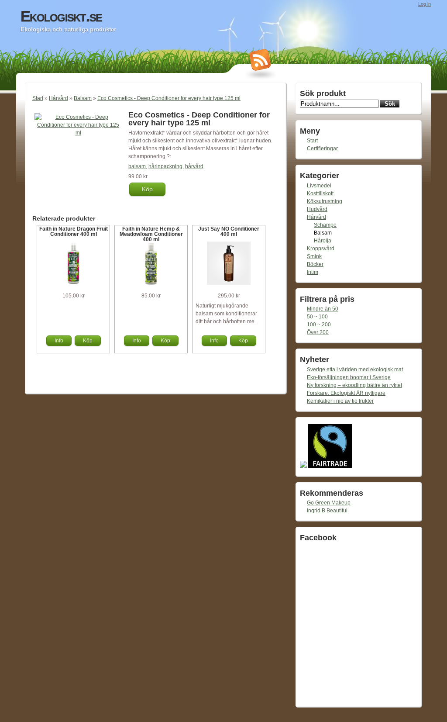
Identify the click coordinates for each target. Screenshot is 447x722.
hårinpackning (165, 166)
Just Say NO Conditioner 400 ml (228, 231)
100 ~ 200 (319, 324)
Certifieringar (322, 148)
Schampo (325, 225)
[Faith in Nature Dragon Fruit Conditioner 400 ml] (73, 283)
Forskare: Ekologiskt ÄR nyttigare (346, 393)
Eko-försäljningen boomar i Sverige (349, 377)
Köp (147, 189)
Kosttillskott (320, 193)
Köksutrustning (324, 201)
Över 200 (318, 332)
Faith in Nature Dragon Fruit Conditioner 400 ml (73, 231)
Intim (312, 272)
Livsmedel (319, 186)
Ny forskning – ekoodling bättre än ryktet (354, 385)
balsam (137, 166)
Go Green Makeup (329, 503)
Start (37, 98)
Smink (314, 256)
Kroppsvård (320, 248)
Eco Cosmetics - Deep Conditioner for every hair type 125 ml (169, 98)
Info (59, 341)
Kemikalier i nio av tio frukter (340, 401)
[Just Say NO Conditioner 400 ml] (229, 283)
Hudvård (317, 209)
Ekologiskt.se (61, 16)
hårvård (194, 166)
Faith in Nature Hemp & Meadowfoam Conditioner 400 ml (151, 234)
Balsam (83, 98)
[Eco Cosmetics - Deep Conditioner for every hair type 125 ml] (78, 133)
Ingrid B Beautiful (327, 511)
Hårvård (58, 98)
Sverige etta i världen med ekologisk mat (355, 369)
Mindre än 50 (322, 309)
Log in (424, 4)
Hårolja (322, 241)
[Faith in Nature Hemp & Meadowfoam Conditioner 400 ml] (151, 283)
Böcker (315, 264)
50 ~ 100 (317, 317)
